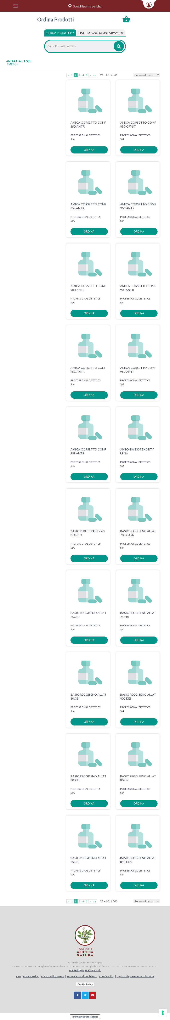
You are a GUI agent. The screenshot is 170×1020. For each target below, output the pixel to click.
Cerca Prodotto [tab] (60, 32)
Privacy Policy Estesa (52, 976)
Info (18, 976)
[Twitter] (85, 995)
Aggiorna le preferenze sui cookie (135, 976)
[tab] (100, 32)
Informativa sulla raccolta (85, 1016)
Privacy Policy (31, 976)
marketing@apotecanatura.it (85, 970)
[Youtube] (92, 995)
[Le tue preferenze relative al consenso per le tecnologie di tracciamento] (163, 1013)
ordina (89, 149)
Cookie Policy (106, 976)
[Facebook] (77, 995)
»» (94, 75)
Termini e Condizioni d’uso (82, 976)
